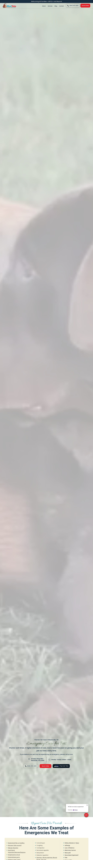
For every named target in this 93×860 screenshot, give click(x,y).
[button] (86, 815)
